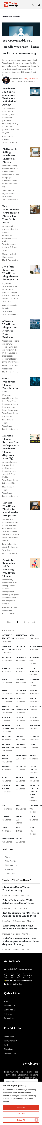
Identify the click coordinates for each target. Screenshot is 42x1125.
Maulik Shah (6, 366)
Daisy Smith (6, 136)
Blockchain (36, 646)
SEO (4, 805)
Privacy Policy (10, 1041)
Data (5, 690)
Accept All (21, 1108)
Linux (32, 744)
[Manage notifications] (36, 1120)
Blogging (6, 308)
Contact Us (10, 873)
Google (34, 717)
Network (21, 766)
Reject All (21, 1120)
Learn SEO (9, 1036)
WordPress (33, 78)
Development (9, 698)
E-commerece (19, 921)
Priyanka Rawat (8, 544)
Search (33, 777)
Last (33, 622)
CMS (25, 78)
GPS (18, 725)
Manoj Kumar (7, 487)
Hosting (6, 736)
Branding (21, 657)
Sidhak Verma (7, 190)
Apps (32, 635)
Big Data (20, 646)
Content (34, 679)
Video (5, 827)
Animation (21, 635)
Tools (19, 816)
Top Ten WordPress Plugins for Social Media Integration (10, 509)
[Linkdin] (18, 976)
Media (33, 755)
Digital (5, 193)
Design (33, 690)
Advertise (9, 869)
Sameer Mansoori (9, 305)
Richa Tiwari (7, 420)
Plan (4, 777)
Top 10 (33, 816)
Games (19, 717)
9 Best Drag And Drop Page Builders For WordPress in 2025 (19, 927)
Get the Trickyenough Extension (19, 980)
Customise (21, 1114)
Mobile (6, 766)
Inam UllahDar (15, 79)
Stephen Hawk (7, 254)
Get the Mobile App (14, 984)
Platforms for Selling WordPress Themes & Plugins (10, 155)
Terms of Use (10, 1053)
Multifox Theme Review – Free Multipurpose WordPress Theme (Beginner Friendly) (10, 447)
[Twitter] (12, 976)
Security (21, 785)
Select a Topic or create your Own (34, 791)
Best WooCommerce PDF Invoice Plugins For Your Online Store (20, 914)
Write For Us (10, 861)
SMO (18, 805)
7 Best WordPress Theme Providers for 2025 (10, 385)
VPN (18, 827)
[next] (28, 622)
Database (21, 690)
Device (19, 698)
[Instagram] (24, 976)
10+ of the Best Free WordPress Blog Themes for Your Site (10, 273)
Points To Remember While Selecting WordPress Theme (8, 568)
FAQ (6, 1045)
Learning (20, 744)
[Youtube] (29, 976)
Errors (6, 717)
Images (19, 736)
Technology (13, 547)
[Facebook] (6, 976)
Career (6, 668)
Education (35, 706)
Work (19, 838)
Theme (12, 193)
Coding (20, 679)
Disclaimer (8, 1049)
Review (5, 139)
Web (32, 827)
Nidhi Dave (6, 608)
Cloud (19, 668)
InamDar (6, 895)
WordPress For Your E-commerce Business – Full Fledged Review (9, 96)
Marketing (21, 755)
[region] (21, 1103)
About (7, 857)
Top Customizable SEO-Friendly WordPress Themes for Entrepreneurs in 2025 (21, 47)
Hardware (35, 725)
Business (34, 657)
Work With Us (11, 865)
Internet (34, 736)
